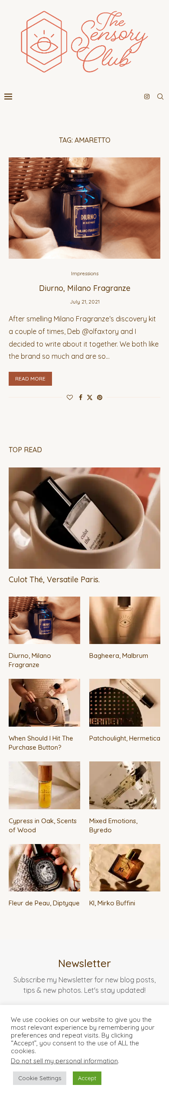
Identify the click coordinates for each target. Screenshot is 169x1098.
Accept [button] (87, 1078)
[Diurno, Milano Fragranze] (84, 208)
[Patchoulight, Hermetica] (125, 703)
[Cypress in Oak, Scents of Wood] (44, 785)
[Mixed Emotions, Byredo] (125, 785)
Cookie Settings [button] (39, 1078)
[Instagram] (147, 96)
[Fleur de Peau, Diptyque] (44, 868)
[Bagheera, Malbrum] (125, 620)
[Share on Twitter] (90, 397)
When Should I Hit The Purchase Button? (41, 742)
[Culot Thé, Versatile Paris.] (84, 518)
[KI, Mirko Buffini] (125, 868)
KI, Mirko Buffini (112, 903)
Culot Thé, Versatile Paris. (54, 579)
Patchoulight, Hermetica (124, 738)
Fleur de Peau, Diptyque (44, 903)
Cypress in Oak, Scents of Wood (43, 825)
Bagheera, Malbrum (118, 655)
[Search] (160, 96)
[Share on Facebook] (80, 397)
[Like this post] (70, 397)
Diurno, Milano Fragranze (84, 288)
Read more (30, 378)
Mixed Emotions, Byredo (113, 825)
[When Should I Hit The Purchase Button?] (44, 703)
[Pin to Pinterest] (99, 397)
